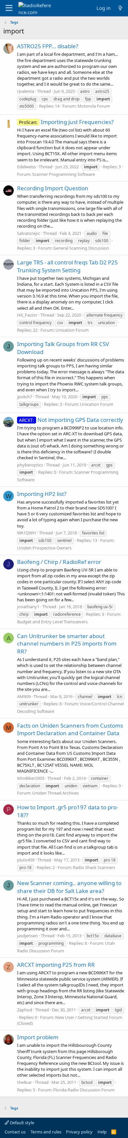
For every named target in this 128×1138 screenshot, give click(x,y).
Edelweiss (26, 167)
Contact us (15, 1132)
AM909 (24, 696)
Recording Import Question (52, 188)
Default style (21, 1123)
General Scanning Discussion (81, 248)
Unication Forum (72, 330)
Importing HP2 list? (41, 494)
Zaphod (24, 1010)
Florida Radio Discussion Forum (84, 1090)
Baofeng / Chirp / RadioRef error (59, 562)
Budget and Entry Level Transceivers (52, 622)
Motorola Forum (93, 106)
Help (102, 1132)
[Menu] (9, 8)
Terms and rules (46, 1132)
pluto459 (25, 860)
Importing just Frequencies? (66, 122)
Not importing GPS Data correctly (71, 420)
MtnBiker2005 (30, 778)
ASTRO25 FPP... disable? (47, 46)
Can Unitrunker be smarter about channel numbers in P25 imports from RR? (67, 643)
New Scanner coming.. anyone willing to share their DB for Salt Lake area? (69, 887)
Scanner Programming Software (63, 174)
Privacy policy (79, 1132)
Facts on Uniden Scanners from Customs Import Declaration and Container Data (70, 729)
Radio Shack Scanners (94, 867)
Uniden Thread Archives (55, 793)
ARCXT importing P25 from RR (56, 964)
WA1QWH (26, 533)
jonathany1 (28, 607)
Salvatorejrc (28, 233)
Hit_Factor (27, 315)
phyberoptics (30, 465)
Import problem (37, 1037)
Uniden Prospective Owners (44, 548)
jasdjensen (27, 936)
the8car (24, 1082)
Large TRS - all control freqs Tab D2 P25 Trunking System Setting (67, 266)
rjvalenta (25, 91)
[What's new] (120, 8)
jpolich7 (24, 397)
